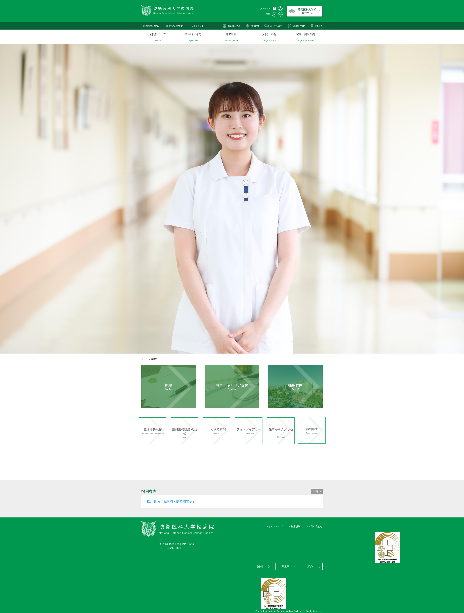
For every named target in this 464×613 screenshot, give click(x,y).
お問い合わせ (315, 526)
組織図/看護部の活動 (184, 433)
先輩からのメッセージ (281, 433)
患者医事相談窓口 (151, 26)
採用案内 (255, 26)
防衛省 (260, 566)
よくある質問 (276, 26)
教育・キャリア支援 (232, 386)
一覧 (315, 491)
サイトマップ (276, 526)
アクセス (319, 26)
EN (280, 14)
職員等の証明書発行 (175, 26)
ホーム (144, 359)
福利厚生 (312, 430)
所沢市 (310, 566)
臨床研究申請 (234, 26)
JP (274, 14)
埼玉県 (285, 566)
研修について (198, 26)
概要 (168, 386)
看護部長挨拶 (153, 431)
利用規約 (295, 526)
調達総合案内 (299, 26)
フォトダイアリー (249, 431)
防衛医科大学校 (304, 11)
